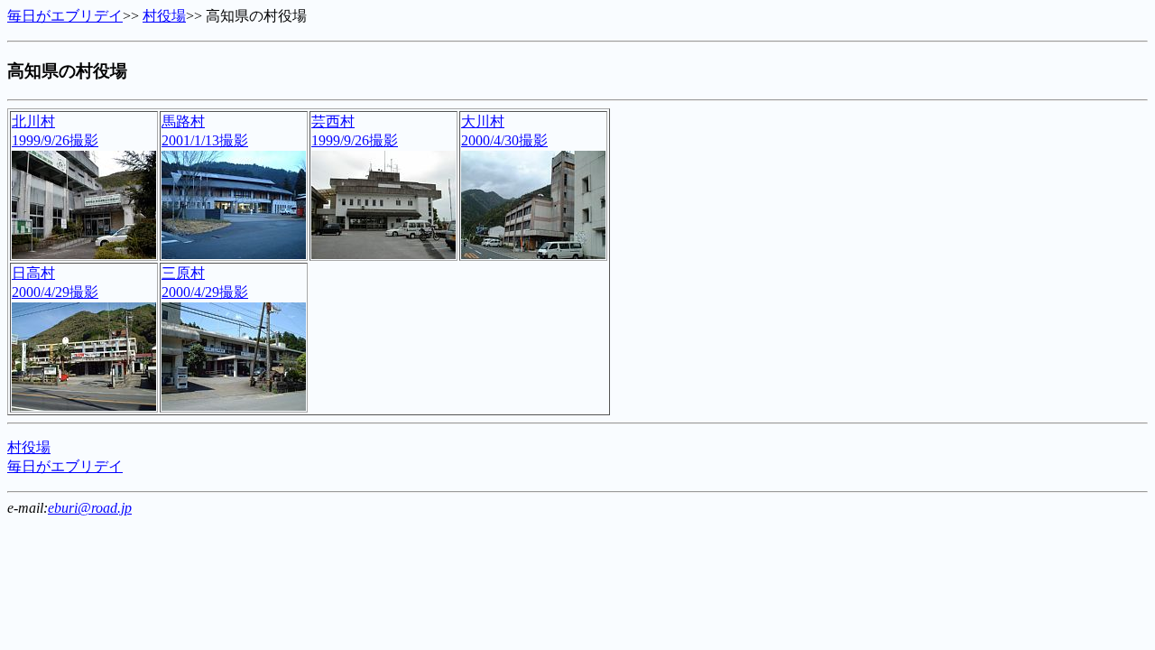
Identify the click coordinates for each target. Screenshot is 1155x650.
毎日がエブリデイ (65, 15)
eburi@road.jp (90, 507)
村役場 (164, 15)
